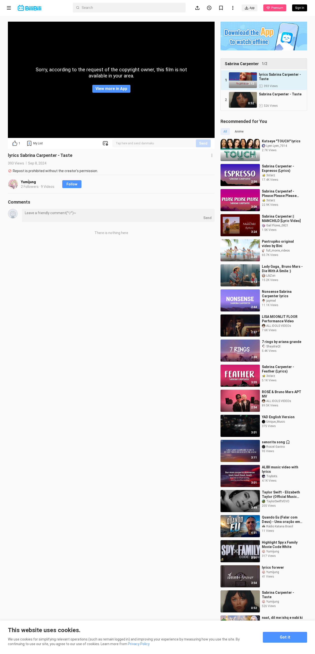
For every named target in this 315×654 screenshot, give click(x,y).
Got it (285, 637)
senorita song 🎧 (276, 442)
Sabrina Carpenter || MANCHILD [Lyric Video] (281, 218)
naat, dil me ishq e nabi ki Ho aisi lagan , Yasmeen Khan (282, 620)
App (252, 8)
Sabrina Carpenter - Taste (278, 595)
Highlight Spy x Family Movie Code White (280, 544)
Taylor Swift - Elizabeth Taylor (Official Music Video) (281, 494)
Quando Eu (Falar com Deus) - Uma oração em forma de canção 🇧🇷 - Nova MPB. (281, 519)
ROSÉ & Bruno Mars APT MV (281, 394)
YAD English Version (278, 417)
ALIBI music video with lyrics (280, 469)
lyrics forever (273, 567)
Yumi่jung (28, 182)
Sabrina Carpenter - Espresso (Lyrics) (278, 168)
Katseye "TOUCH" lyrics (281, 141)
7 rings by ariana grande (281, 342)
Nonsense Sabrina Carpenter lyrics (277, 294)
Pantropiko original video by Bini (278, 243)
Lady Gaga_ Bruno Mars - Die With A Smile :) (282, 269)
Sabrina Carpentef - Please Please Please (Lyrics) (279, 193)
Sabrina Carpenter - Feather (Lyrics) (278, 369)
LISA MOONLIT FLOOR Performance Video (280, 319)
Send (203, 143)
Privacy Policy (139, 644)
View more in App (111, 88)
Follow (71, 184)
